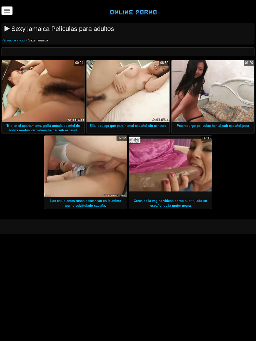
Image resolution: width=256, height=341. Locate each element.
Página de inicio (14, 40)
